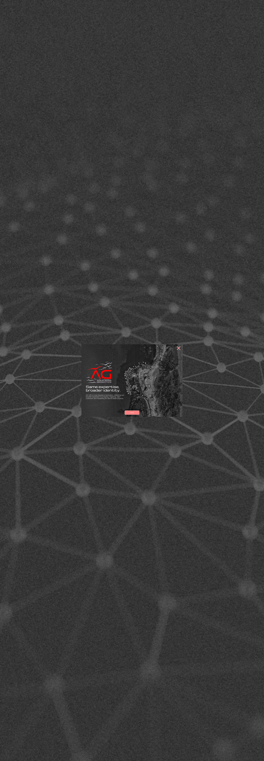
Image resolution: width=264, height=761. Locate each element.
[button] (178, 348)
